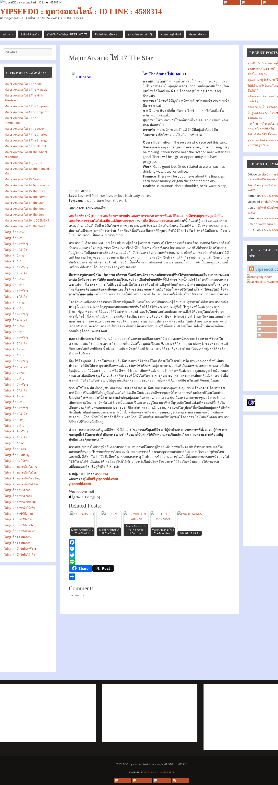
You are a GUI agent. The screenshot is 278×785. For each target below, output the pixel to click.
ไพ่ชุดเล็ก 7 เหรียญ (16, 384)
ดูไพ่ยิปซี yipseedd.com (100, 479)
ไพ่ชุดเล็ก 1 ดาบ (14, 232)
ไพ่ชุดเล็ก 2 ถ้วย (14, 261)
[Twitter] (149, 555)
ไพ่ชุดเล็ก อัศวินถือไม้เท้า (19, 554)
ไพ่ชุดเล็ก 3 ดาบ (14, 279)
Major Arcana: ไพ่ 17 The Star (25, 203)
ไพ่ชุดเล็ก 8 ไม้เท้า (15, 414)
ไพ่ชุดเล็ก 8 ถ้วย (14, 402)
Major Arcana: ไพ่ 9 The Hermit (26, 146)
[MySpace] (267, 317)
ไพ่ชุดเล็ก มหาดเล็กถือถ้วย (20, 472)
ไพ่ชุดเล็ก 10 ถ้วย (15, 449)
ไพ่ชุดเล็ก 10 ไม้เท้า (16, 461)
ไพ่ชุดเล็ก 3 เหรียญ (16, 291)
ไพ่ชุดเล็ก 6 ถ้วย (14, 355)
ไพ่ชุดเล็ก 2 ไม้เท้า (15, 273)
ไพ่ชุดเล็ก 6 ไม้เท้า (15, 367)
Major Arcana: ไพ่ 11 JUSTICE (23, 163)
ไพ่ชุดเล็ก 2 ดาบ (14, 255)
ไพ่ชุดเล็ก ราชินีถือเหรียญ (20, 525)
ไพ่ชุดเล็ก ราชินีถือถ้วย (18, 519)
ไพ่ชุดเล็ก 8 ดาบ (14, 396)
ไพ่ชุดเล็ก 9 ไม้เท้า (17, 437)
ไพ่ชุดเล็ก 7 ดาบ (14, 373)
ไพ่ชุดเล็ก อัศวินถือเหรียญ (20, 548)
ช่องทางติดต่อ (266, 224)
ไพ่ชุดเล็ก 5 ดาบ (14, 326)
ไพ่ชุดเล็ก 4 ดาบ (14, 302)
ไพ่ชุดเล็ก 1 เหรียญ (16, 244)
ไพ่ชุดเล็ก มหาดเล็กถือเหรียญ (22, 478)
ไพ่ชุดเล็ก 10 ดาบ (15, 443)
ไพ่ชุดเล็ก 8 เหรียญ (16, 408)
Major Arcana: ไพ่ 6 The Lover (24, 128)
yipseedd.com (80, 483)
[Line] (149, 562)
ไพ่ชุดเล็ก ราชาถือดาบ (18, 490)
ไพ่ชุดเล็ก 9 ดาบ (14, 420)
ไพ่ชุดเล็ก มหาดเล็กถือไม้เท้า (21, 484)
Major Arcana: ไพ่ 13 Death (22, 179)
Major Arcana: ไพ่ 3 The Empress (26, 106)
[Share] (149, 576)
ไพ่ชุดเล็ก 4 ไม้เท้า (15, 320)
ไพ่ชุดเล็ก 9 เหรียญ (16, 431)
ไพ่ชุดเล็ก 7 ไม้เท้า (15, 390)
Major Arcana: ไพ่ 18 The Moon (25, 209)
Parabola (150, 772)
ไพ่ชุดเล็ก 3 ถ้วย (14, 285)
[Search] (47, 53)
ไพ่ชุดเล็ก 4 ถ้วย (14, 308)
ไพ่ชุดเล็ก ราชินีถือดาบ (18, 513)
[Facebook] (267, 329)
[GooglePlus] (267, 323)
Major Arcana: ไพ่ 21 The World (25, 226)
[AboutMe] (267, 335)
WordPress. (167, 772)
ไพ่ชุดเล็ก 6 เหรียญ (16, 361)
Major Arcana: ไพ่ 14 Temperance (27, 185)
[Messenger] (149, 549)
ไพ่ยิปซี (252, 185)
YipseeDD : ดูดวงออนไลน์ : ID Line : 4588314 (81, 11)
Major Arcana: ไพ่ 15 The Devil (24, 191)
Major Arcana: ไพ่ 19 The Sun (25, 214)
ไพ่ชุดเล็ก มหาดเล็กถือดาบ (20, 466)
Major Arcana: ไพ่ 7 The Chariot (25, 134)
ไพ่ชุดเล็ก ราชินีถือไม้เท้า (19, 531)
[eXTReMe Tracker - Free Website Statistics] (251, 405)
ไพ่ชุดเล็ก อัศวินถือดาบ (18, 537)
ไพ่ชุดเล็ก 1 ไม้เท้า (15, 250)
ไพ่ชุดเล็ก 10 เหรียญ (17, 455)
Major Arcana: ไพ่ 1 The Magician (28, 89)
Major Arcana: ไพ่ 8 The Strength (27, 140)
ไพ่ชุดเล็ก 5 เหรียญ (16, 338)
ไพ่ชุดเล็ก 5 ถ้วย (14, 332)
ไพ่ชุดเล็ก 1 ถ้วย (14, 238)
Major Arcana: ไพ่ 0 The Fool (23, 84)
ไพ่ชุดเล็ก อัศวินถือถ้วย (18, 543)
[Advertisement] (28, 618)
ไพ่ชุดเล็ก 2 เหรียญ (16, 267)
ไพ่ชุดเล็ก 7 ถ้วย (14, 378)
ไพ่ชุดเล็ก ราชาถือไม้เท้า (19, 508)
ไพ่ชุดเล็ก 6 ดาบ (14, 349)
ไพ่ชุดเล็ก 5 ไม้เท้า (15, 343)
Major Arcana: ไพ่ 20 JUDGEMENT (26, 220)
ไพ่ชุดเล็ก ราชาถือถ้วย (18, 496)
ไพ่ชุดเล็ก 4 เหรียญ (16, 314)
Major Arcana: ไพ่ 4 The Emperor (26, 112)
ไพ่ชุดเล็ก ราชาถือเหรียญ (20, 502)
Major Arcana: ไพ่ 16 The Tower (25, 197)
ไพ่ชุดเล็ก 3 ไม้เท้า (15, 296)
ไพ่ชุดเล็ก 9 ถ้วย (14, 426)
